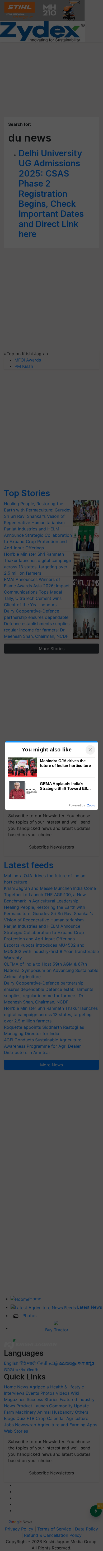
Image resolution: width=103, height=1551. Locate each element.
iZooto (91, 805)
